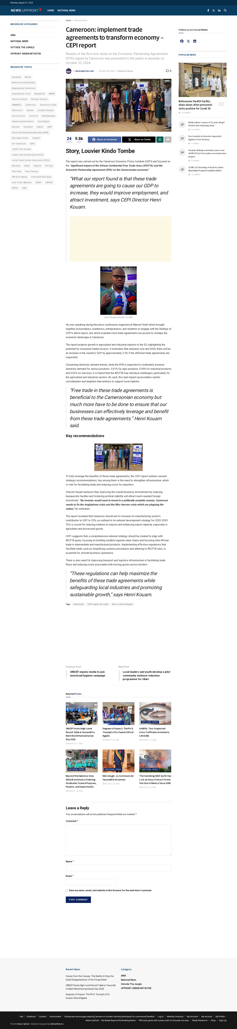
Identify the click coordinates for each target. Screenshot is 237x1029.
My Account (192, 1016)
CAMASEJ (16, 105)
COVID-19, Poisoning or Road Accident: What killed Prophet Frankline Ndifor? (206, 169)
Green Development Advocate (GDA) (30, 133)
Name (70, 861)
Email (70, 875)
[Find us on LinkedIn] (219, 10)
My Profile (220, 1016)
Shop (213, 1020)
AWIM (51, 94)
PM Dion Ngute (19, 177)
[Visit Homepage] (26, 10)
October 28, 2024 (107, 71)
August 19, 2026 (148, 740)
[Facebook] (182, 41)
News (27, 166)
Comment (72, 821)
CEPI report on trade (98, 604)
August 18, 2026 (75, 791)
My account (206, 1016)
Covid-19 (33, 116)
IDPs (32, 144)
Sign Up (223, 1020)
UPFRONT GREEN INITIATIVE (25, 53)
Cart (21, 1016)
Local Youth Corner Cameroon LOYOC (31, 160)
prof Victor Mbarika (21, 182)
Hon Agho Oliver (20, 138)
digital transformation (23, 121)
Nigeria (37, 166)
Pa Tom (49, 166)
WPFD (15, 188)
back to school (19, 99)
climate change (46, 110)
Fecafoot (28, 127)
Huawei (36, 138)
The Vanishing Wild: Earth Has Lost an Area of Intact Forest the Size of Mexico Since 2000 (155, 779)
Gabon (40, 127)
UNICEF (49, 182)
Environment (55, 1016)
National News (66, 10)
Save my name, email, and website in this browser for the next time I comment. (110, 890)
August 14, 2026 (111, 784)
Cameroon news (48, 105)
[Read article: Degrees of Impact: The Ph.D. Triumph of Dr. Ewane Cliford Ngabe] (118, 713)
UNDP (38, 182)
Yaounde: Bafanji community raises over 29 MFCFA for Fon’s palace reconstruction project (207, 153)
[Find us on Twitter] (213, 10)
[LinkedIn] (195, 41)
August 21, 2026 (75, 744)
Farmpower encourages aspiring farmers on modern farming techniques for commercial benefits (109, 1016)
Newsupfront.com (84, 71)
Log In (160, 1016)
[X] (188, 41)
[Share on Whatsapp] (159, 140)
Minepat (16, 166)
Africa (28, 77)
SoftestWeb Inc (57, 1024)
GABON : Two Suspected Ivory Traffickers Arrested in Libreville (154, 732)
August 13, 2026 (148, 787)
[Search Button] (225, 10)
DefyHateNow (48, 116)
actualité (16, 77)
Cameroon (78, 604)
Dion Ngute (43, 121)
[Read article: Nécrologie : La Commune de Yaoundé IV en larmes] (118, 761)
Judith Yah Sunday (21, 149)
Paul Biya (16, 171)
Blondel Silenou (39, 99)
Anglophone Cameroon (23, 88)
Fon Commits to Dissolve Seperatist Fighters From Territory (204, 138)
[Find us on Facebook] (208, 10)
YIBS (24, 188)
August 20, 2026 (111, 740)
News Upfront (24, 1024)
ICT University (19, 144)
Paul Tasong (31, 171)
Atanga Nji (40, 94)
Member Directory (175, 1016)
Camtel (30, 110)
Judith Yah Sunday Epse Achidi (27, 155)
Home (50, 10)
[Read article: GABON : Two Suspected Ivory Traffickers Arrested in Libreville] (155, 713)
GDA (49, 127)
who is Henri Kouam (122, 604)
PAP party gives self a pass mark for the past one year (164, 1020)
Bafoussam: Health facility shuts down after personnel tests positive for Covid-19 (195, 104)
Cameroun (17, 110)
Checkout (31, 1016)
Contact (42, 1016)
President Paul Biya (41, 177)
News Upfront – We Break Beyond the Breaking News (111, 1020)
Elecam (16, 127)
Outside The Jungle (22, 47)
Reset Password (199, 1020)
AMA (12, 35)
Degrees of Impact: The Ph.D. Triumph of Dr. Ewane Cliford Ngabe (118, 732)
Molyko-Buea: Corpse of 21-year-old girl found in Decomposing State (206, 124)
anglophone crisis (21, 94)
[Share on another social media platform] (167, 140)
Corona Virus (18, 116)
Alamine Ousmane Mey (23, 83)
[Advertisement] (120, 239)
